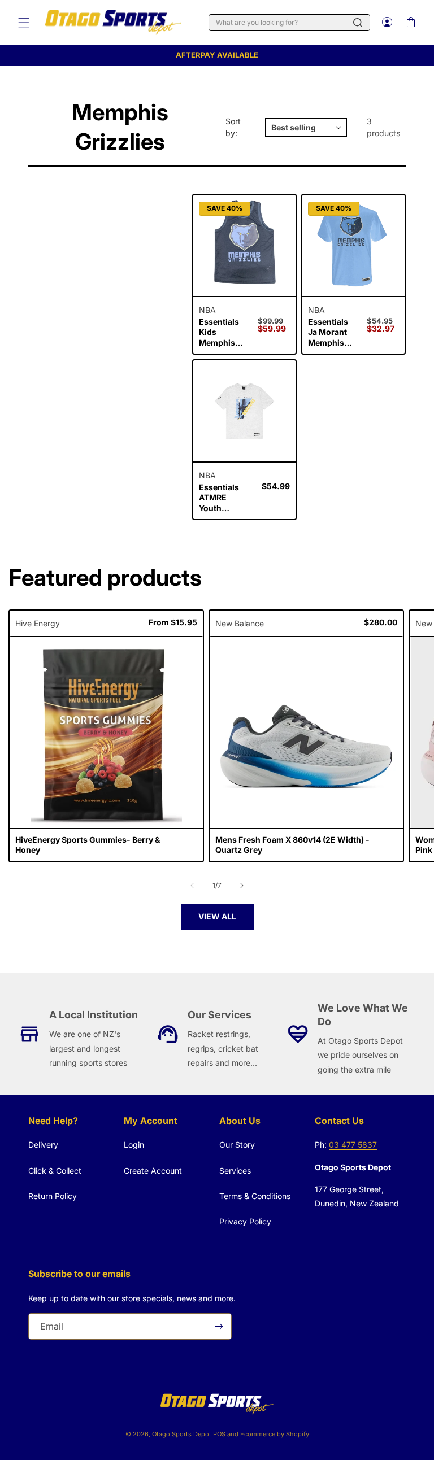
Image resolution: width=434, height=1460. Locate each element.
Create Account (153, 1170)
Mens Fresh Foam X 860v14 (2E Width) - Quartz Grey (292, 845)
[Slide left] (192, 885)
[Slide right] (241, 885)
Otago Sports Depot (181, 1434)
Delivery (43, 1144)
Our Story (237, 1144)
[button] (23, 22)
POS (219, 1434)
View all (217, 916)
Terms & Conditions (254, 1196)
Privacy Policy (245, 1221)
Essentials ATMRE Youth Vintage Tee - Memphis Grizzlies (224, 497)
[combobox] (289, 22)
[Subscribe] (218, 1326)
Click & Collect (54, 1170)
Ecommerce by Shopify (274, 1434)
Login (134, 1144)
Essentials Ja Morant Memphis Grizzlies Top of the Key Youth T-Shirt (328, 332)
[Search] (357, 22)
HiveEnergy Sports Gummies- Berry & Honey (87, 845)
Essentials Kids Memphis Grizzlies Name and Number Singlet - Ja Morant (220, 332)
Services (235, 1170)
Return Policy (52, 1196)
